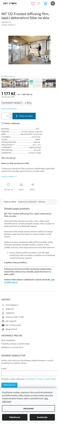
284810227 (9, 309)
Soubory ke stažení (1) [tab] (27, 201)
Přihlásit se (9, 385)
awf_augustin (10, 321)
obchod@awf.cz (12, 305)
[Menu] (53, 3)
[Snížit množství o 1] (11, 117)
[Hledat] (38, 3)
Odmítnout (14, 417)
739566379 (9, 313)
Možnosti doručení (9, 109)
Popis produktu (7, 176)
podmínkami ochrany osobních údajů (41, 379)
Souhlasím (42, 417)
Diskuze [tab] (42, 201)
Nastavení (28, 408)
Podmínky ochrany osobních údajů (15, 343)
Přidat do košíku (26, 116)
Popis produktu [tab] (10, 201)
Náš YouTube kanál (13, 325)
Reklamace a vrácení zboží (12, 347)
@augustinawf (11, 329)
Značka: (8, 25)
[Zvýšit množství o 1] (11, 114)
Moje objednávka (8, 340)
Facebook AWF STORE (14, 317)
